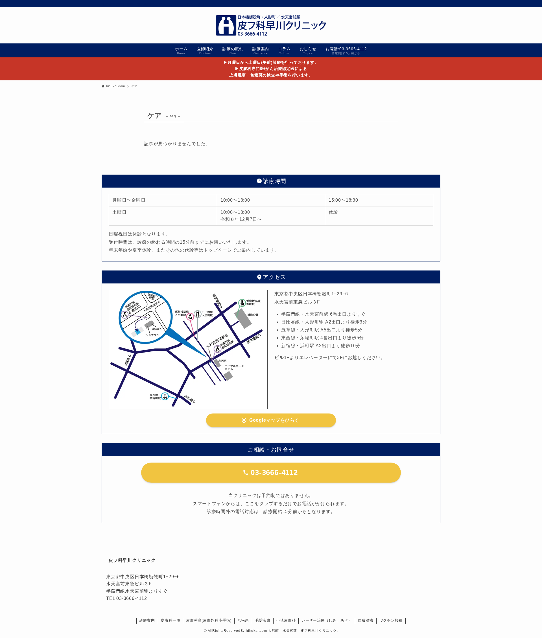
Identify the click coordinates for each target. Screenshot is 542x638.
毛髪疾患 (262, 620)
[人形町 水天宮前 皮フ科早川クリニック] (271, 25)
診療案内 (147, 620)
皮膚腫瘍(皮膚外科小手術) (208, 620)
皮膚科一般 (170, 620)
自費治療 (365, 620)
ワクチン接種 (391, 620)
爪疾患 (243, 620)
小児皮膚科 (286, 620)
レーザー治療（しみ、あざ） (326, 620)
